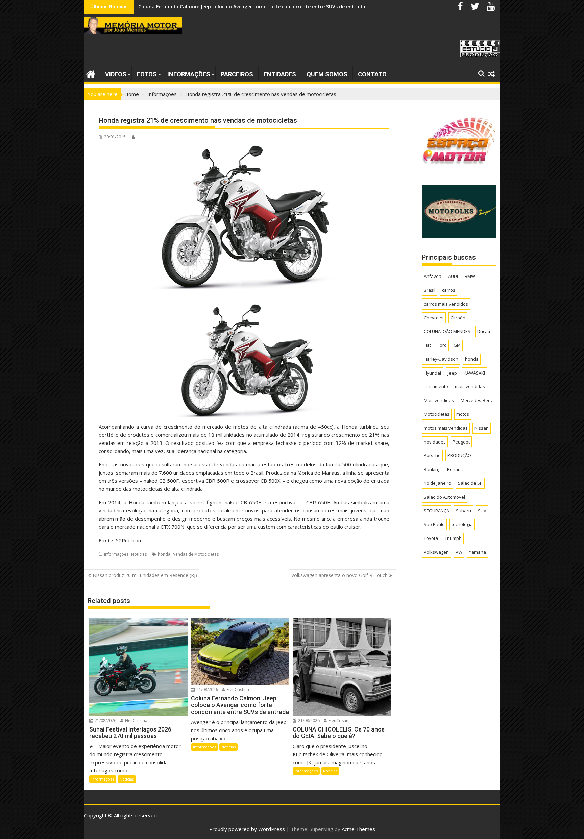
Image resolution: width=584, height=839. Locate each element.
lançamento (436, 386)
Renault (455, 469)
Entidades (280, 74)
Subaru (463, 511)
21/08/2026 (105, 720)
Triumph (453, 538)
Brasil (429, 290)
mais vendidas (470, 386)
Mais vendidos (439, 400)
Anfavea (432, 276)
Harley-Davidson (441, 359)
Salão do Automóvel (444, 497)
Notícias (139, 554)
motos (462, 414)
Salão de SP (470, 483)
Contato (372, 74)
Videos (115, 74)
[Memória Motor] (91, 73)
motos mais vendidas (446, 428)
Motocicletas (436, 414)
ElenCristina (135, 720)
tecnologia (462, 524)
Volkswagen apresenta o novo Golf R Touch (339, 575)
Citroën (458, 318)
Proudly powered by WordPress (247, 828)
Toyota (431, 538)
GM (457, 345)
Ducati (483, 331)
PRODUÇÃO (459, 455)
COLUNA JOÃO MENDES (447, 331)
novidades (435, 442)
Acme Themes (358, 828)
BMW (470, 276)
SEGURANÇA (436, 511)
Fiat (427, 345)
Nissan (481, 428)
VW (459, 552)
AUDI (453, 276)
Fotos (147, 74)
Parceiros (237, 74)
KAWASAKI (474, 373)
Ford (442, 345)
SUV (482, 511)
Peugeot (461, 442)
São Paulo (434, 524)
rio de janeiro (437, 483)
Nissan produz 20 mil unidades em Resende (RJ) (145, 575)
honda (164, 554)
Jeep (452, 373)
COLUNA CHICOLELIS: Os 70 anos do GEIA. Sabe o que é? (203, 6)
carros (448, 290)
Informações (188, 74)
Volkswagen (436, 552)
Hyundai (432, 373)
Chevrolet (434, 318)
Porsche (432, 455)
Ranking (432, 469)
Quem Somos (327, 74)
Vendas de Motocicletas (196, 554)
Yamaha (477, 552)
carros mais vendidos (446, 304)
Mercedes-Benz (477, 400)
